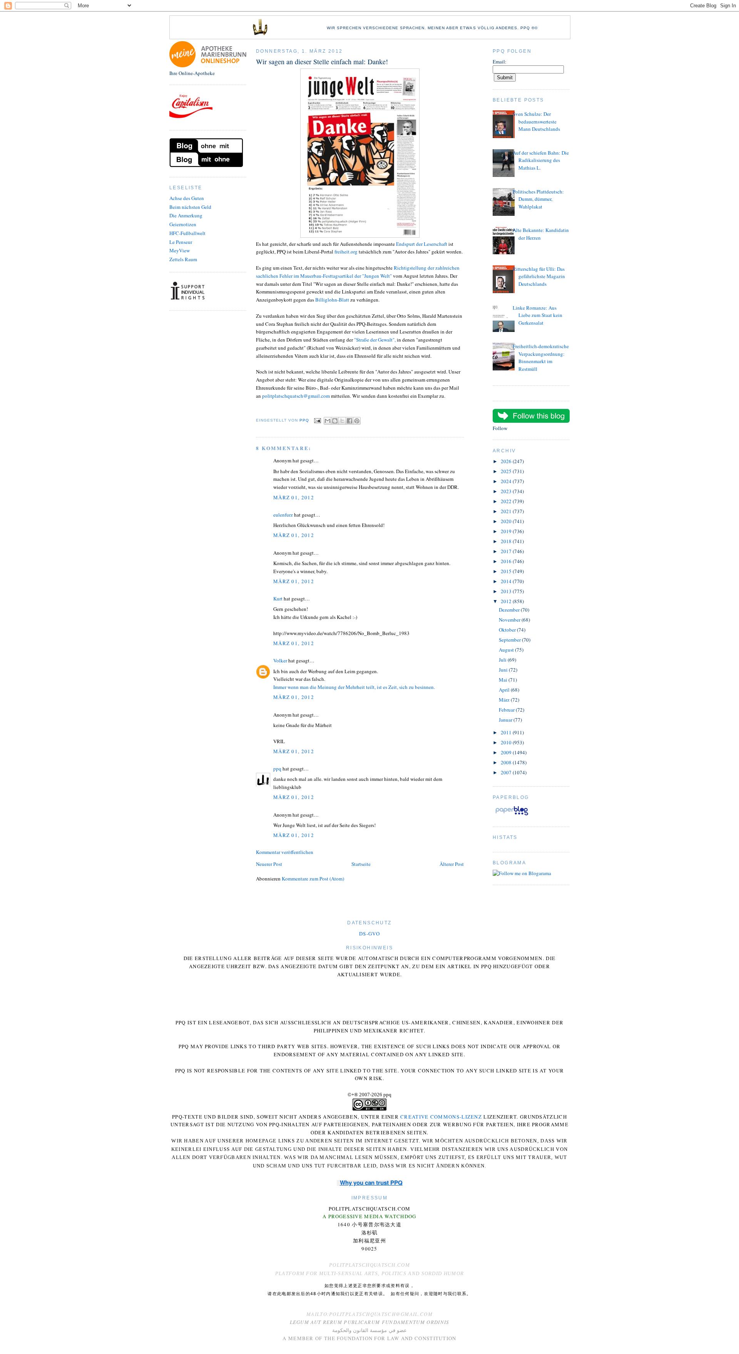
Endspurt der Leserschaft (421, 243)
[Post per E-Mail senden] (317, 421)
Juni (504, 669)
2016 (507, 561)
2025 (507, 471)
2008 (507, 762)
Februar (507, 709)
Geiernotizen (182, 224)
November (510, 619)
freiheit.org (346, 251)
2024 (507, 481)
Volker (280, 660)
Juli (503, 659)
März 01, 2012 (293, 497)
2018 (507, 541)
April (505, 689)
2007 (507, 772)
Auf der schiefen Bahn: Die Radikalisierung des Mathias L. (541, 160)
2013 (507, 591)
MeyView (179, 250)
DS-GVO (369, 933)
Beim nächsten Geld (190, 206)
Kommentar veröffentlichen (284, 852)
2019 (507, 531)
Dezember (510, 609)
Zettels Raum (183, 259)
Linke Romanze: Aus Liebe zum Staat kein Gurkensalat (537, 315)
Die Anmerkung (185, 215)
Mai (503, 679)
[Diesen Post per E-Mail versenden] (327, 421)
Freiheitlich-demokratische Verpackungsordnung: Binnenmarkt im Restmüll (541, 357)
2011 (507, 732)
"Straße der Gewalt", (375, 339)
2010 (507, 742)
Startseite (361, 863)
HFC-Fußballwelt (187, 233)
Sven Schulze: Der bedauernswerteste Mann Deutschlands (536, 121)
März (505, 699)
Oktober (508, 629)
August (507, 649)
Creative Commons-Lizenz (441, 1116)
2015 (507, 571)
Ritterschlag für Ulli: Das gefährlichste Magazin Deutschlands (539, 276)
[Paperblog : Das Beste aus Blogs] (512, 815)
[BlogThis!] (335, 421)
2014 (507, 581)
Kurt (278, 598)
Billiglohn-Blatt (332, 299)
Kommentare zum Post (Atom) (313, 878)
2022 (507, 501)
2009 (507, 752)
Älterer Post (452, 863)
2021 (507, 511)
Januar (506, 719)
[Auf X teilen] (342, 421)
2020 (507, 521)
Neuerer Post (269, 863)
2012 (507, 601)
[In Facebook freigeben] (349, 421)
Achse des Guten (186, 198)
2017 (507, 551)
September (510, 639)
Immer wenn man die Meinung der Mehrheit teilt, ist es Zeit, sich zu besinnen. (354, 687)
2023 (507, 491)
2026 (507, 461)
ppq (277, 768)
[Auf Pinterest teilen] (357, 421)
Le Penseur (180, 241)
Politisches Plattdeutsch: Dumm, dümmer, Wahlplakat (538, 199)
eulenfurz (283, 514)
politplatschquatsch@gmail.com (296, 395)
